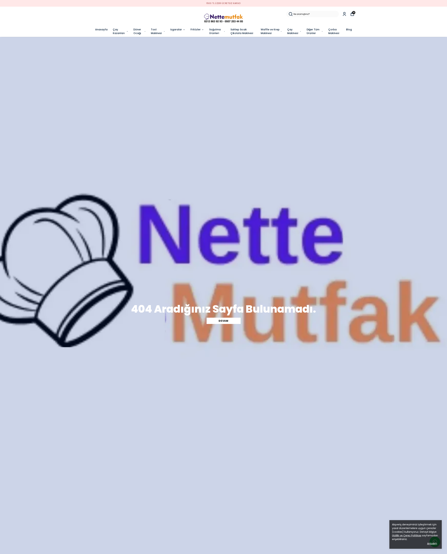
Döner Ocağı (137, 31)
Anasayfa (101, 29)
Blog (349, 29)
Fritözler (195, 29)
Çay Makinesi (292, 31)
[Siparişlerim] (344, 14)
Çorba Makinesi (333, 31)
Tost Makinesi (156, 31)
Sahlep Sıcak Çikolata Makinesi (241, 31)
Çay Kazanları (119, 31)
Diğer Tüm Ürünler (313, 31)
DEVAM (223, 321)
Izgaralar (176, 29)
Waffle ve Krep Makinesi (270, 31)
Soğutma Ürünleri (215, 31)
